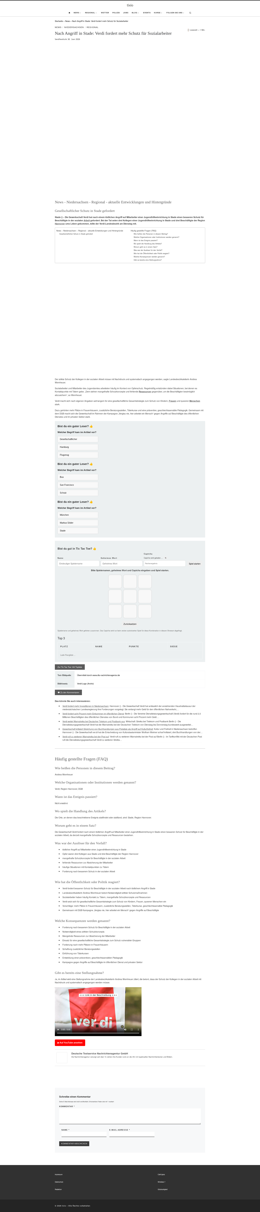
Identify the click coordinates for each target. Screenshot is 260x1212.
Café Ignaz (161, 1174)
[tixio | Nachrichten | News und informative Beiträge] (130, 5)
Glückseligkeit (163, 1189)
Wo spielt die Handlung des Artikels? (148, 243)
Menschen (194, 400)
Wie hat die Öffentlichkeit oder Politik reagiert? (151, 253)
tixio (64, 1205)
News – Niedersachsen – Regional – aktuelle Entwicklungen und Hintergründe (89, 230)
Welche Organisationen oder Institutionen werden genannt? (156, 237)
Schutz (63, 493)
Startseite (59, 21)
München (64, 515)
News (67, 21)
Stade (63, 531)
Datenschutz (59, 1182)
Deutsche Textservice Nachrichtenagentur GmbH (99, 1053)
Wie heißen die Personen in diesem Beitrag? (151, 234)
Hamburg (64, 447)
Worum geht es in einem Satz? (145, 247)
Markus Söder (66, 523)
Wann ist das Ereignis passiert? (146, 240)
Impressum (59, 1174)
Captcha (148, 554)
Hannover (60, 223)
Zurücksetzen (129, 623)
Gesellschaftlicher (68, 439)
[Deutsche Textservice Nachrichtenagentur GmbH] (61, 1057)
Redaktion (58, 1189)
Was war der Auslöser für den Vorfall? (148, 250)
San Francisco (67, 485)
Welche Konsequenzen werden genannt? (149, 256)
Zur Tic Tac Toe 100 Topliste (70, 667)
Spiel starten (195, 563)
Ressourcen (145, 391)
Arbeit (87, 220)
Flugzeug (64, 455)
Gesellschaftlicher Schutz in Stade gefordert (76, 234)
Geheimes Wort (109, 558)
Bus (62, 477)
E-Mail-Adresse (119, 1130)
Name (60, 558)
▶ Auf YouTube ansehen (70, 1043)
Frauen (172, 400)
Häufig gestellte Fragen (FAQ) (143, 230)
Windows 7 (161, 1182)
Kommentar (67, 1106)
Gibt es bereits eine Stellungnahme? (148, 260)
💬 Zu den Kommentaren (68, 692)
